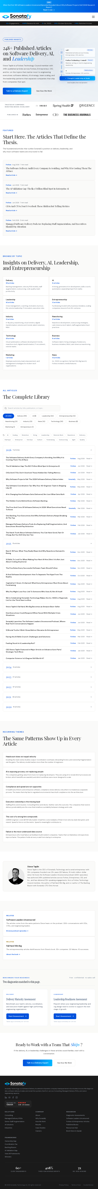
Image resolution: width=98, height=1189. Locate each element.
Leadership (45, 435)
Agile (73, 440)
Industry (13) (27, 421)
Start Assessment (16, 1016)
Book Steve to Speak (74, 1131)
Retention (25, 435)
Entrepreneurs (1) (27, 427)
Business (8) (73, 421)
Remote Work (58, 435)
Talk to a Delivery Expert (17, 91)
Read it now (48, 10)
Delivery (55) (22, 416)
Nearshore (71, 435)
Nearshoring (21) (11, 421)
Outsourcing (63, 440)
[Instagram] (17, 1097)
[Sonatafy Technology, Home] (16, 16)
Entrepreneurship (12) (67, 416)
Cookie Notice (88, 1185)
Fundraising (51, 440)
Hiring (35, 435)
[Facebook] (13, 1097)
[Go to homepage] (49, 1084)
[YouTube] (9, 1097)
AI (7, 435)
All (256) (8, 416)
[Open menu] (93, 17)
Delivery (82, 435)
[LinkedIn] (6, 1097)
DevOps (30, 440)
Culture (39, 440)
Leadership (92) (48, 416)
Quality (82, 440)
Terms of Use (76, 1185)
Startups (8, 440)
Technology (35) (57, 421)
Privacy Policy (64, 1185)
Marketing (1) (10, 427)
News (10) (41, 421)
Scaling (15, 435)
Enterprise (19, 440)
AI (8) (34, 416)
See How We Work (44, 91)
